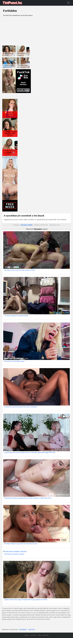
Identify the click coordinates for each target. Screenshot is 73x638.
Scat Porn (31, 629)
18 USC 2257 (33, 635)
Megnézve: (53, 225)
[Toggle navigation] (68, 3)
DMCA (39, 635)
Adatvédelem (46, 635)
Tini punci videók (26, 225)
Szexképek (22, 629)
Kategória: (16, 225)
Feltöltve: (37, 225)
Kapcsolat (26, 635)
